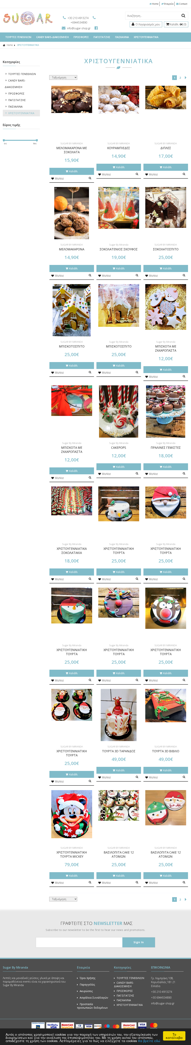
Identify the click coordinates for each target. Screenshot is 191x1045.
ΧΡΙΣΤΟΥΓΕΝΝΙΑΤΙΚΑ (146, 37)
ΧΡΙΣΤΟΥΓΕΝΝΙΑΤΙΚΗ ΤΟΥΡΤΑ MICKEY (72, 854)
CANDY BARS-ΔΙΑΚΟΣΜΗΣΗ (52, 37)
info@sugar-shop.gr (78, 28)
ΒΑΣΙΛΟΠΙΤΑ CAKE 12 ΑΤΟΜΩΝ (119, 854)
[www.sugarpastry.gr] (28, 24)
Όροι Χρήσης (87, 978)
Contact (183, 3)
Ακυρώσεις (86, 991)
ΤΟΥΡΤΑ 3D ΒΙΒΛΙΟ (165, 751)
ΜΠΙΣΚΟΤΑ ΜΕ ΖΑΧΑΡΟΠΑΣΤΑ (165, 348)
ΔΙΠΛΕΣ (165, 148)
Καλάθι (73, 171)
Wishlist (59, 178)
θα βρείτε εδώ (149, 1040)
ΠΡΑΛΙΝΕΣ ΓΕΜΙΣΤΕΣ (166, 448)
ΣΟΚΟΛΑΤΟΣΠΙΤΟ (166, 249)
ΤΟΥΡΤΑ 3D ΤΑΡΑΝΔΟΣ (118, 751)
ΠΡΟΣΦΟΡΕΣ (81, 37)
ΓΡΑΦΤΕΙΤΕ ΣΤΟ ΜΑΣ (96, 923)
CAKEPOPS (118, 448)
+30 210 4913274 (78, 18)
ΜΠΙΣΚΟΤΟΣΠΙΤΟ (71, 346)
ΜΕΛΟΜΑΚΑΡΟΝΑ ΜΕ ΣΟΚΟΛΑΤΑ (71, 150)
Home (155, 3)
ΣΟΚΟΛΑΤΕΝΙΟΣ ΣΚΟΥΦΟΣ (119, 249)
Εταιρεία (168, 3)
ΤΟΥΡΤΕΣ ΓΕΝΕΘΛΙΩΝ (18, 37)
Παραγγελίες (87, 984)
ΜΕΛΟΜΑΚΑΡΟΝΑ (71, 249)
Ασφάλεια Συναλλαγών (94, 997)
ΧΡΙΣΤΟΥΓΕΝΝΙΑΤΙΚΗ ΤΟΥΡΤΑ (119, 551)
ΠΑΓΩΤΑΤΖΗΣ (101, 37)
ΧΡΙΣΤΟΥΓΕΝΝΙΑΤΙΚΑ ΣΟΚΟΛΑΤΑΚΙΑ (72, 551)
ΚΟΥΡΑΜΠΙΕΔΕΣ (118, 148)
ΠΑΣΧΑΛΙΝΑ (122, 37)
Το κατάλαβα (174, 1036)
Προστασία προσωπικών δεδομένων (92, 1005)
